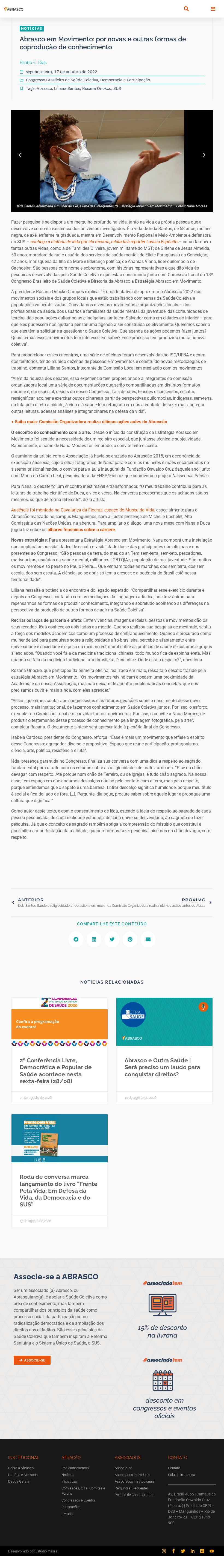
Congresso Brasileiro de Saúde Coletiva (62, 79)
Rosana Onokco (96, 88)
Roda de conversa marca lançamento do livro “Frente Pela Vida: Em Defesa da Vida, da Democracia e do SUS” (59, 1190)
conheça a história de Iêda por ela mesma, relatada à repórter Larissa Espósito (105, 241)
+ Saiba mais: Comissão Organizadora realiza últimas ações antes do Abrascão (89, 421)
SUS (117, 88)
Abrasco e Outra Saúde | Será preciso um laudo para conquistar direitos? (162, 1067)
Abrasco (44, 88)
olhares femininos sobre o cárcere (80, 529)
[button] (186, 8)
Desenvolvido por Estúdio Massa (32, 1551)
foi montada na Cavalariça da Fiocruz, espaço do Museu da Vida (82, 510)
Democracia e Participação (125, 79)
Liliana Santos (67, 88)
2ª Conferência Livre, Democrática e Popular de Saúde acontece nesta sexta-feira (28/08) (56, 1071)
